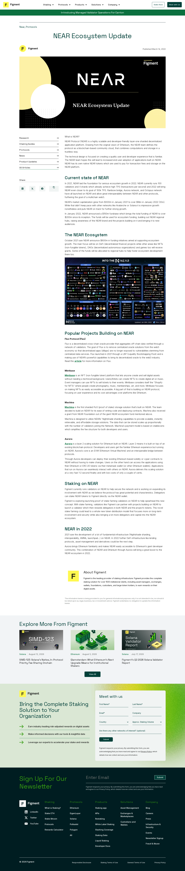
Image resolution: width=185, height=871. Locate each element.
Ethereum (75, 654)
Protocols (31, 26)
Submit (106, 739)
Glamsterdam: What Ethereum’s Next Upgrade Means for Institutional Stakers (92, 662)
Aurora (68, 443)
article (78, 361)
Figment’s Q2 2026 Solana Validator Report (142, 661)
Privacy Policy (146, 752)
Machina (69, 407)
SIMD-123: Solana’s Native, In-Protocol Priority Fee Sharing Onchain (41, 661)
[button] (48, 4)
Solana (22, 654)
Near (22, 26)
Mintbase (70, 375)
